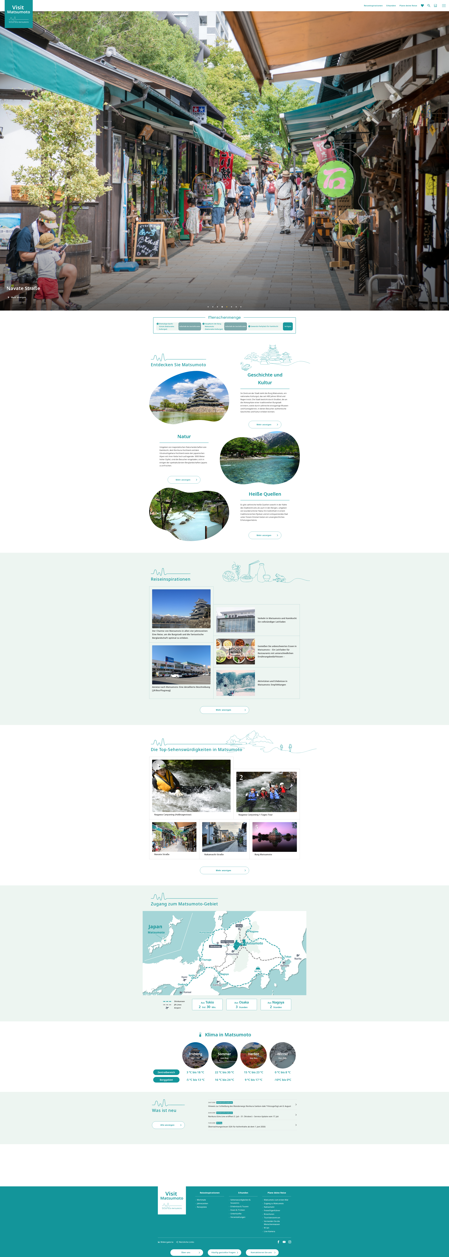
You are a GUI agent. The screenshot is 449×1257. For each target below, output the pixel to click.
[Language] (435, 5)
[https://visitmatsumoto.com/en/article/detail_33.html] (181, 671)
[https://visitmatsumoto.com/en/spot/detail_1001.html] (275, 839)
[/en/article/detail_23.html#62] (224, 1062)
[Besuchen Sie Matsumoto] (172, 1200)
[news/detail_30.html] (252, 1104)
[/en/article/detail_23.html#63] (253, 1062)
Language (435, 5)
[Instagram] (289, 1242)
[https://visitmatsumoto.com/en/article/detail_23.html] (181, 614)
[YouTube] (284, 1242)
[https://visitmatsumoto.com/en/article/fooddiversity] (257, 651)
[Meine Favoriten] (422, 5)
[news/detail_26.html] (252, 1115)
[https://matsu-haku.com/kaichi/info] (178, 326)
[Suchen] (428, 5)
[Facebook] (278, 1242)
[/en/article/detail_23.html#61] (195, 1062)
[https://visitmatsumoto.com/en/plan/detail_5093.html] (267, 794)
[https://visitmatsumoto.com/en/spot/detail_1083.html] (174, 839)
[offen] (224, 326)
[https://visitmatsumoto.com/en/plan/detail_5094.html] (191, 788)
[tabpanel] (224, 161)
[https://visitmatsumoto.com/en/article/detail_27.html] (257, 620)
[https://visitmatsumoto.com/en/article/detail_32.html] (257, 683)
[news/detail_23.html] (252, 1125)
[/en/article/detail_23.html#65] (283, 1062)
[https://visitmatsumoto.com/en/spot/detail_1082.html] (224, 839)
